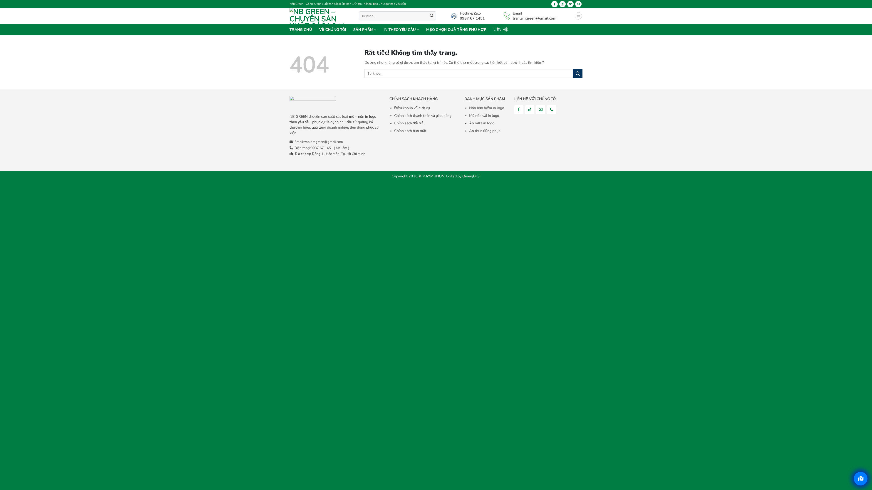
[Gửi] (432, 16)
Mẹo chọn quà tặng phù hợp (456, 29)
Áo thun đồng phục (484, 130)
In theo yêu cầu (400, 29)
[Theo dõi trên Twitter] (570, 4)
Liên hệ (500, 29)
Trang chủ (301, 29)
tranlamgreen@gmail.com (323, 142)
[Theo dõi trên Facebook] (554, 4)
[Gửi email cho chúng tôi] (578, 4)
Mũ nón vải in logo (484, 115)
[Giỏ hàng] (578, 16)
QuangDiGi (471, 176)
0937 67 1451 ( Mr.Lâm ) (330, 148)
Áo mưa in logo (481, 123)
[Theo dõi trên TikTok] (529, 109)
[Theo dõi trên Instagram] (562, 4)
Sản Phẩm (363, 29)
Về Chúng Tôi (332, 29)
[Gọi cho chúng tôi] (551, 109)
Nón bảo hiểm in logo (486, 107)
